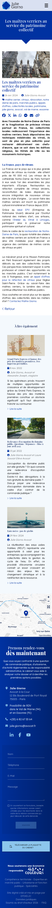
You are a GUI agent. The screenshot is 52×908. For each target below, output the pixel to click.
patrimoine (40, 106)
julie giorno (8, 109)
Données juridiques (26, 899)
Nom (10, 754)
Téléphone (13, 764)
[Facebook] (19, 735)
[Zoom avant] (48, 597)
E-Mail (11, 775)
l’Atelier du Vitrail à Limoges (31, 219)
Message (13, 786)
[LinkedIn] (11, 735)
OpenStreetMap (45, 635)
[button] (26, 613)
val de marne (31, 109)
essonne (44, 109)
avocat (19, 109)
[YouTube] (28, 735)
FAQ (44, 902)
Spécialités (32, 886)
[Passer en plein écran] (48, 607)
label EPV (23, 209)
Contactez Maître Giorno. (23, 301)
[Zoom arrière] (48, 601)
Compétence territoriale (18, 879)
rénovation (36, 99)
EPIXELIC (26, 896)
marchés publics (28, 102)
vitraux (25, 99)
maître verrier (12, 99)
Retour (9, 309)
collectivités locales (22, 106)
